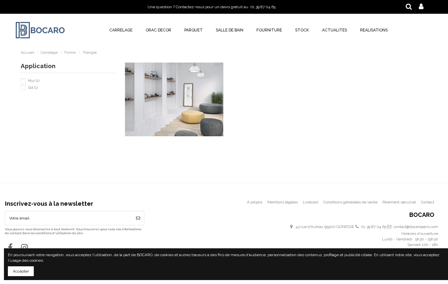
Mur (33, 80)
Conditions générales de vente (350, 202)
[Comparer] (174, 108)
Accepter (21, 271)
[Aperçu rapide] (182, 108)
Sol (33, 87)
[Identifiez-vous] (421, 6)
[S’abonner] (138, 218)
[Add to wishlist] (167, 108)
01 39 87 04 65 (373, 226)
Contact (427, 202)
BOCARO (421, 215)
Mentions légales (282, 202)
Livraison (310, 202)
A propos (254, 202)
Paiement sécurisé (399, 202)
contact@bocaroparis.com (416, 226)
